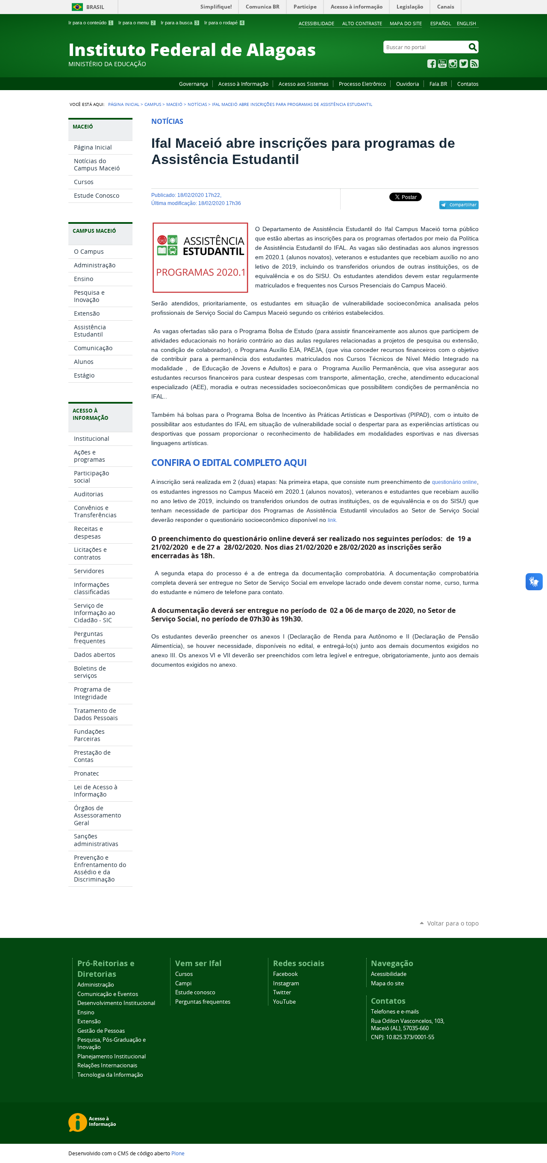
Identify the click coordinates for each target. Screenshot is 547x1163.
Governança (193, 83)
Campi (183, 983)
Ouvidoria (407, 83)
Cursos (184, 974)
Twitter (463, 63)
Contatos (468, 83)
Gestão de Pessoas (101, 1030)
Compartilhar (463, 205)
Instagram (453, 63)
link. (332, 520)
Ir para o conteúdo (90, 22)
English (466, 23)
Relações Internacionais (107, 1065)
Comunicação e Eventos (107, 994)
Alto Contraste (362, 23)
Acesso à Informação (243, 83)
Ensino (85, 1012)
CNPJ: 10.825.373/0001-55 (402, 1037)
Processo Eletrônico (362, 83)
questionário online (454, 482)
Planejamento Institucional (111, 1056)
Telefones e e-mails (395, 1011)
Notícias (197, 104)
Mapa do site (406, 23)
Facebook (431, 63)
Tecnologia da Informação (110, 1074)
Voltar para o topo (453, 923)
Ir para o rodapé (223, 22)
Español (440, 23)
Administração (95, 984)
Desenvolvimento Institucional (116, 1003)
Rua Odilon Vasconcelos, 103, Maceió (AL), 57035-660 (407, 1024)
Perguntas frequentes (202, 1001)
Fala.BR (438, 83)
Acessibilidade (316, 23)
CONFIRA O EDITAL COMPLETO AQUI (228, 462)
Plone (178, 1153)
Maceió (174, 104)
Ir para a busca (179, 22)
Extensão (89, 1021)
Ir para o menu (136, 22)
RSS (474, 63)
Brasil (95, 7)
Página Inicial (123, 104)
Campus (152, 104)
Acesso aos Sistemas (304, 83)
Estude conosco (195, 992)
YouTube (442, 63)
